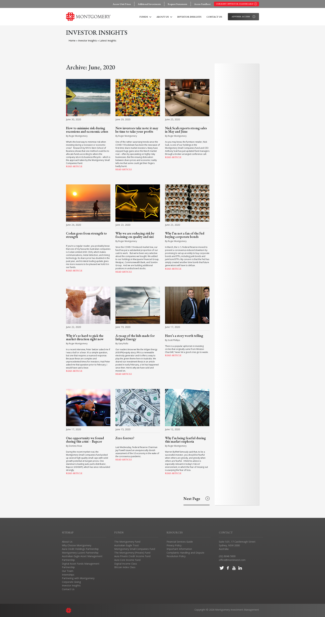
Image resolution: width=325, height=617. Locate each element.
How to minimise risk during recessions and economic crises (87, 130)
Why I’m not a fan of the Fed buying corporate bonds (184, 235)
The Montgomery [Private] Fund (132, 552)
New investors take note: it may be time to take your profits (136, 130)
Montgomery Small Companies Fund (134, 549)
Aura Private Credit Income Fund (132, 556)
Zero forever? (124, 438)
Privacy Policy (174, 545)
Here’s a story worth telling (184, 335)
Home (72, 40)
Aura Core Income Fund (127, 560)
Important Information (179, 549)
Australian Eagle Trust (126, 545)
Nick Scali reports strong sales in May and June (186, 130)
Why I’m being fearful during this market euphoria (185, 440)
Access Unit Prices (122, 4)
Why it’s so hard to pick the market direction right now (85, 337)
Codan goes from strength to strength (86, 235)
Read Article (74, 166)
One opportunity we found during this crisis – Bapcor (85, 440)
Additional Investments (149, 4)
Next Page (191, 498)
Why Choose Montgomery (76, 545)
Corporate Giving (71, 582)
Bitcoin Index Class (124, 567)
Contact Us (214, 16)
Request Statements (177, 4)
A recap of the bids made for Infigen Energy (135, 337)
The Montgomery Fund (127, 541)
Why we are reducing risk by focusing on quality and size (134, 235)
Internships (68, 574)
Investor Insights (189, 16)
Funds (143, 16)
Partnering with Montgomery (78, 578)
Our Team (67, 571)
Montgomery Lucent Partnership (80, 552)
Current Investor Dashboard (234, 3)
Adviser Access (241, 16)
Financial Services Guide (180, 541)
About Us (162, 16)
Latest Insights (108, 40)
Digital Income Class (125, 563)
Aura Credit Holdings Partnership (80, 549)
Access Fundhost (202, 4)
